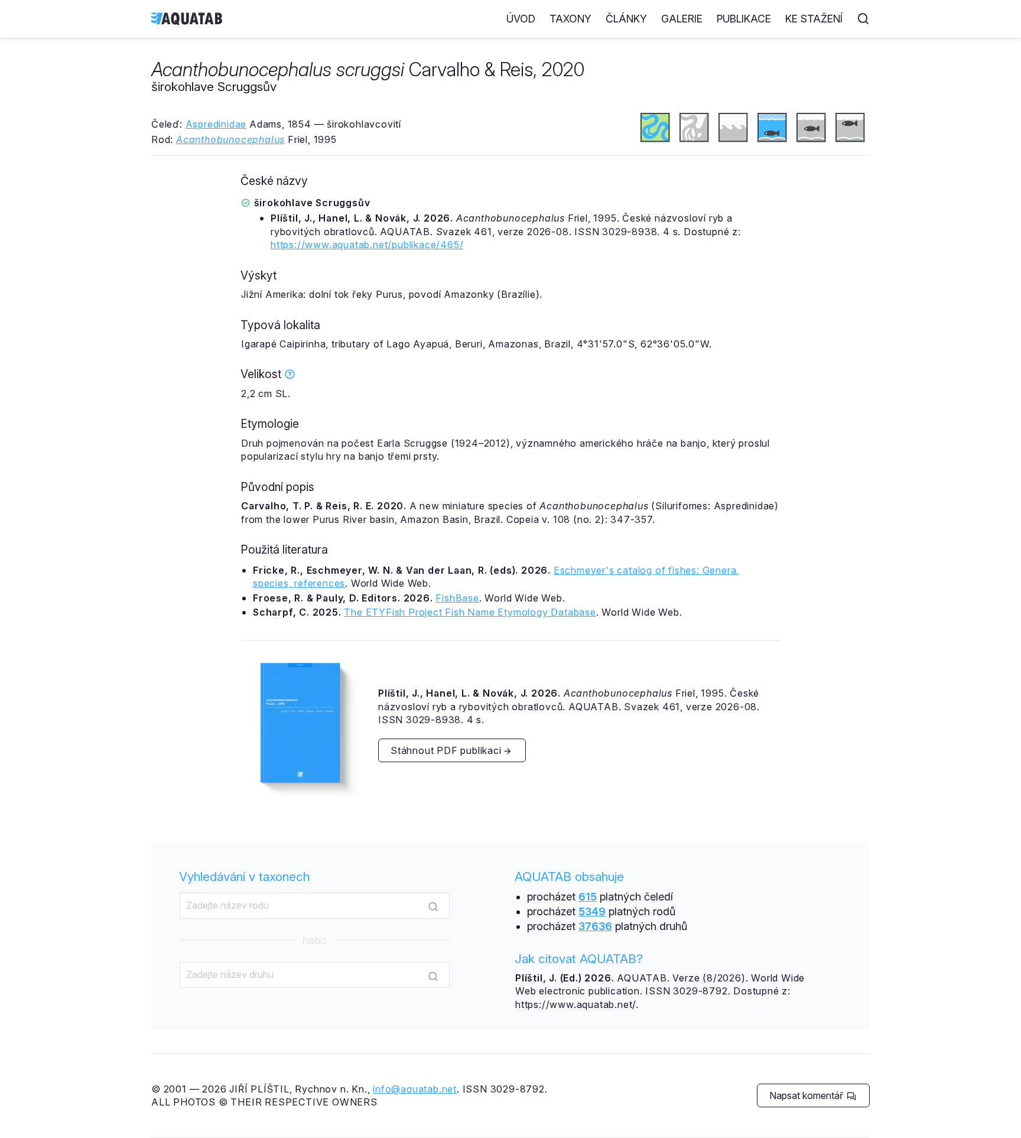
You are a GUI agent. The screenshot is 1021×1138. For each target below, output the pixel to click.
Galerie (682, 18)
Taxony (570, 18)
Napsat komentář (807, 1095)
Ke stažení (814, 18)
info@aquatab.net (415, 1089)
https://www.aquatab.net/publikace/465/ (367, 245)
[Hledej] (433, 906)
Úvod (520, 18)
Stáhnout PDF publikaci (446, 750)
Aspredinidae (216, 124)
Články (626, 18)
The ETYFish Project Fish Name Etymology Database (470, 612)
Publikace (744, 18)
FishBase (457, 598)
